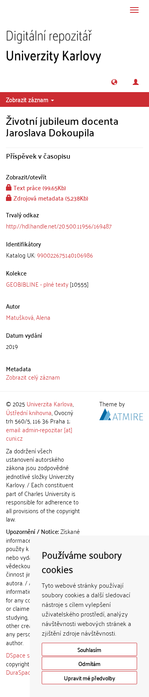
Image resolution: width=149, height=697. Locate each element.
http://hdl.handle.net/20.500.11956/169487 (59, 225)
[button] (114, 82)
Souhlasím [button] (89, 649)
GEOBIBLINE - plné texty (37, 283)
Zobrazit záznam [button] (28, 99)
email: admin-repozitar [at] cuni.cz (39, 433)
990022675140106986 (65, 254)
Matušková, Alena (28, 317)
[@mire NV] (121, 413)
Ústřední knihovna (29, 412)
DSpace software (27, 654)
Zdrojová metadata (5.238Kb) (50, 197)
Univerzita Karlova (50, 403)
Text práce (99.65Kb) (39, 187)
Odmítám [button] (89, 663)
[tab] (74, 255)
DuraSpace (20, 671)
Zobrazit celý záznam (33, 376)
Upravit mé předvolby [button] (89, 678)
